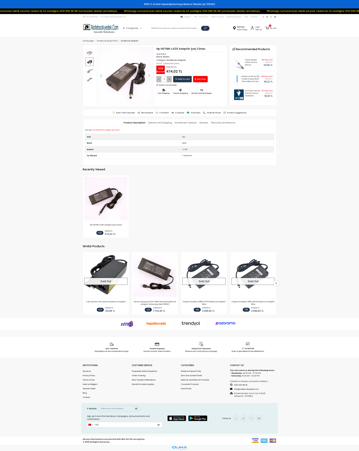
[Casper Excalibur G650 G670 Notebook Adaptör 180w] (253, 276)
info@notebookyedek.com (246, 389)
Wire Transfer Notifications (144, 380)
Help (246, 17)
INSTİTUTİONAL (90, 365)
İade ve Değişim (90, 384)
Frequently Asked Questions (144, 371)
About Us (87, 371)
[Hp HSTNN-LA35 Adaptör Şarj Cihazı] (105, 199)
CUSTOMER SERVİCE (142, 365)
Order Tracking (217, 17)
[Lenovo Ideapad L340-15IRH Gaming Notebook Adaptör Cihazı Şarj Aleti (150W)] (155, 276)
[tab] (134, 123)
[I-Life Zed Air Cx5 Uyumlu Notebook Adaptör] (105, 276)
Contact (254, 17)
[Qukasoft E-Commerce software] (179, 448)
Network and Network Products (195, 380)
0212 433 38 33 (240, 385)
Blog (85, 393)
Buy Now (201, 79)
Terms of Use (89, 380)
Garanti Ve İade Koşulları (143, 384)
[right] (276, 283)
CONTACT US (237, 365)
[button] (270, 28)
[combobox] (90, 424)
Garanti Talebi (89, 388)
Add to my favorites (168, 85)
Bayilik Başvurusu (233, 17)
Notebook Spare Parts (191, 371)
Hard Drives (186, 388)
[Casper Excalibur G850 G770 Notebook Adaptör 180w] (204, 276)
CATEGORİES (187, 365)
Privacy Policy (89, 375)
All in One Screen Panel (191, 375)
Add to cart (184, 79)
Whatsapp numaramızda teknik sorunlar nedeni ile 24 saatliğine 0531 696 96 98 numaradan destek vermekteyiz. (168, 11)
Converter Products (190, 384)
